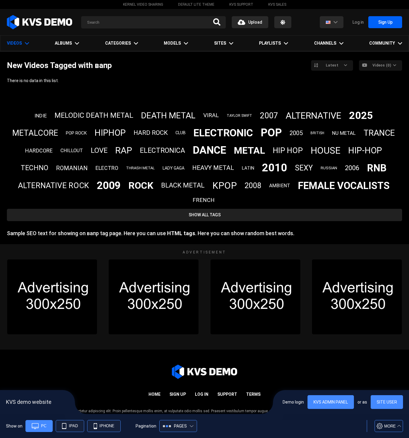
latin (248, 168)
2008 (253, 185)
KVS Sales (277, 4)
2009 (109, 185)
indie (40, 116)
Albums (63, 43)
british (317, 133)
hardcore (39, 150)
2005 (296, 133)
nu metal (344, 133)
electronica (162, 150)
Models (172, 43)
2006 (352, 168)
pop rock (76, 133)
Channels (325, 43)
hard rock (151, 132)
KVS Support (241, 4)
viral (211, 115)
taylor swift (239, 116)
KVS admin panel (330, 402)
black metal (183, 185)
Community (382, 43)
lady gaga (173, 168)
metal (249, 150)
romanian (72, 168)
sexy (304, 168)
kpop (224, 185)
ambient (279, 185)
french (204, 200)
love (99, 150)
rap (123, 150)
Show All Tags (205, 214)
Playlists (270, 43)
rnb (377, 168)
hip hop (288, 150)
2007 (269, 115)
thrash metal (140, 168)
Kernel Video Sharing (143, 4)
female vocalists (344, 185)
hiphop (110, 133)
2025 (361, 115)
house (325, 150)
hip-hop (365, 150)
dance (209, 150)
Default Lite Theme (196, 4)
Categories (118, 43)
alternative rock (53, 185)
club (180, 132)
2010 (274, 167)
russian (329, 168)
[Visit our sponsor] (52, 296)
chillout (71, 150)
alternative (313, 115)
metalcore (35, 133)
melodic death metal (93, 115)
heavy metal (213, 167)
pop (271, 132)
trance (379, 133)
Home (154, 394)
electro (107, 168)
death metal (168, 115)
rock (140, 185)
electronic (223, 133)
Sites (220, 43)
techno (34, 168)
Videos (14, 43)
